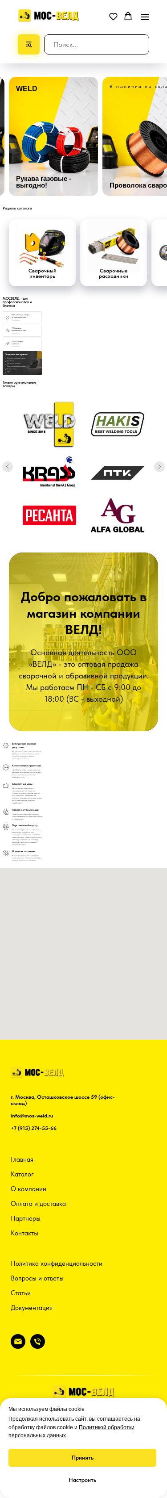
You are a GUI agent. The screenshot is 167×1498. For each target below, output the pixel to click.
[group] (53, 136)
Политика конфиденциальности (56, 1263)
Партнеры (26, 1218)
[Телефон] (37, 1346)
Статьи (21, 1293)
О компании (28, 1189)
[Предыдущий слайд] (7, 466)
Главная (22, 1159)
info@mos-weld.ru (32, 1116)
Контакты (24, 1233)
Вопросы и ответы (37, 1278)
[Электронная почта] (18, 1346)
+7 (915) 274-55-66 (34, 1128)
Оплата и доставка (38, 1204)
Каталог (22, 1174)
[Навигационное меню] (145, 16)
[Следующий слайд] (159, 466)
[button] (113, 16)
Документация (32, 1308)
